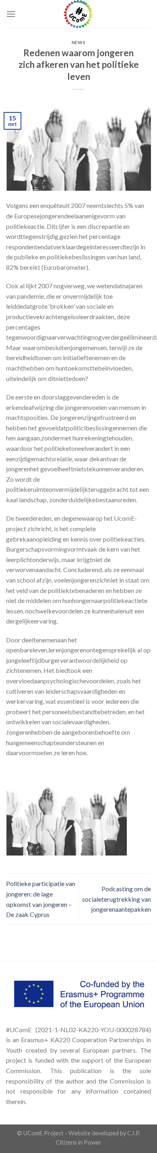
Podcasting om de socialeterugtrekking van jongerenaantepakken (116, 899)
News (78, 42)
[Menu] (11, 14)
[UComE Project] (78, 14)
